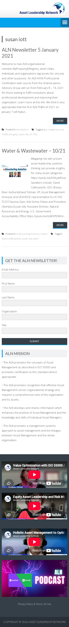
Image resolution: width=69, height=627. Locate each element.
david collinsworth (11, 238)
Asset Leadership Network (47, 621)
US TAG (33, 134)
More (60, 120)
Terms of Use (43, 604)
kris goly (13, 134)
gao (45, 129)
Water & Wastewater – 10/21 (33, 151)
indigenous (54, 129)
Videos (44, 233)
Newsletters (22, 129)
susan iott (23, 134)
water (36, 238)
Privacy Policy (25, 604)
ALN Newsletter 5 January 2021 (30, 53)
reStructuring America (27, 233)
